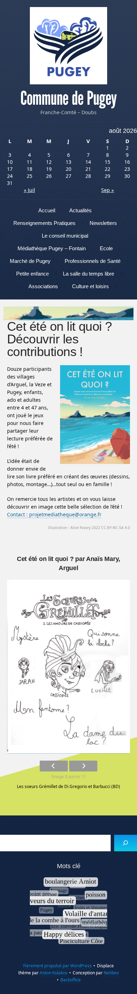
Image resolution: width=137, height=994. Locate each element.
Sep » (107, 190)
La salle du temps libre (88, 274)
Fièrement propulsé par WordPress (57, 966)
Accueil (46, 210)
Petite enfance (32, 274)
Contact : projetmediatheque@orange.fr (54, 514)
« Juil (29, 190)
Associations (43, 286)
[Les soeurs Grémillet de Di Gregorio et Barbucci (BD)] (68, 667)
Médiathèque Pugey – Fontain (52, 248)
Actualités (80, 210)
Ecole (106, 248)
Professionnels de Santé (92, 261)
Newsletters (103, 223)
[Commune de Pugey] (68, 45)
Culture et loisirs (90, 286)
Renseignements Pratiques (44, 223)
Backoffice (70, 980)
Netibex (111, 973)
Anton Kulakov (53, 973)
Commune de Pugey (68, 98)
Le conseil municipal (65, 236)
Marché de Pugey (30, 261)
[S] (125, 843)
